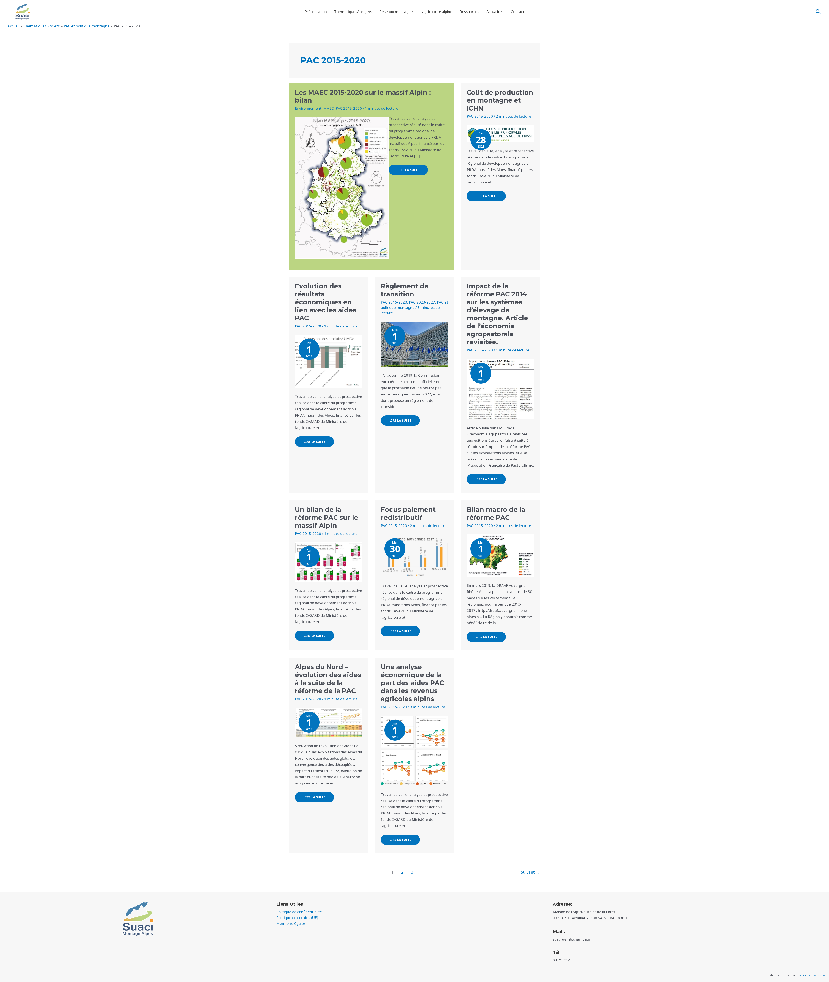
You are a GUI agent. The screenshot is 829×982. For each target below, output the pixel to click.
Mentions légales (290, 923)
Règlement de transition (405, 290)
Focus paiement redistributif (408, 514)
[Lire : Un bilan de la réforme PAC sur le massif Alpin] (328, 561)
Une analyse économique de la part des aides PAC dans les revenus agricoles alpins (412, 683)
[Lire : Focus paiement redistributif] (414, 555)
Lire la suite (408, 168)
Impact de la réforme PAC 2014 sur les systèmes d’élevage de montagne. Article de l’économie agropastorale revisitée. (497, 314)
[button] (818, 11)
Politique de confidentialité (299, 911)
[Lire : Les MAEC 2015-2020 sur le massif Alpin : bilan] (342, 187)
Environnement (308, 108)
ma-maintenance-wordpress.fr (812, 975)
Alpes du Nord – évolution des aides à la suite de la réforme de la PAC (328, 679)
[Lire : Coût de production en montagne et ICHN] (500, 133)
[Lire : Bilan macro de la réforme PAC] (500, 555)
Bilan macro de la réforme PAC (496, 514)
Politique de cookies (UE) (297, 917)
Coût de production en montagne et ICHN (500, 100)
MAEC (328, 108)
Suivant (530, 872)
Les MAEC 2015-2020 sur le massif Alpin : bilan (363, 96)
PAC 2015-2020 (349, 108)
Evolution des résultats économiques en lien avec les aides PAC (325, 302)
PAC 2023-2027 (422, 302)
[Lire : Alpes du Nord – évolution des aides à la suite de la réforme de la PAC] (328, 722)
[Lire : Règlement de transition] (414, 344)
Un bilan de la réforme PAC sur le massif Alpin (326, 518)
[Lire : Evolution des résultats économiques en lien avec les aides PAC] (328, 361)
